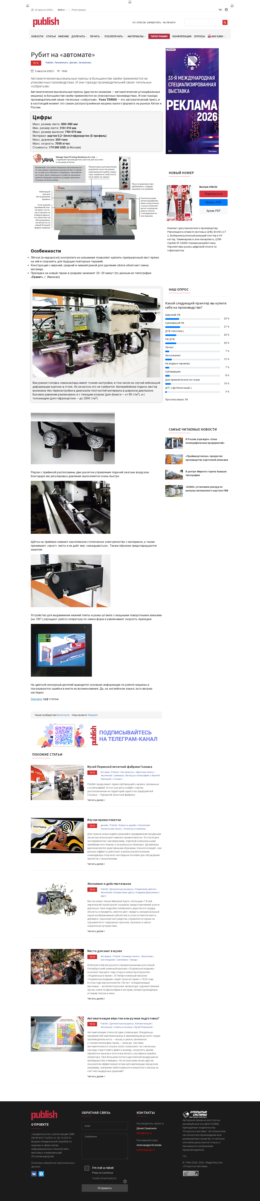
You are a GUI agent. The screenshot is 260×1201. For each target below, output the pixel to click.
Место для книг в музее (104, 951)
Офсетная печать (145, 772)
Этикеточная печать (111, 829)
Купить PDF (213, 202)
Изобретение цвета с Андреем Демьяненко (136, 892)
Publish (50, 62)
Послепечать (62, 62)
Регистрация (79, 9)
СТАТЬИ (51, 36)
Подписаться (213, 194)
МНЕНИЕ (63, 36)
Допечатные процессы (121, 889)
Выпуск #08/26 (208, 186)
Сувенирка (122, 960)
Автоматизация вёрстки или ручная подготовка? (123, 1018)
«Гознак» (117, 779)
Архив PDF (213, 210)
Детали (74, 62)
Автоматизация (143, 1023)
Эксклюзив (85, 62)
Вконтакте (63, 715)
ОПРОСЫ (199, 36)
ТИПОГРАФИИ (159, 36)
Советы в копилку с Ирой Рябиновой (133, 1027)
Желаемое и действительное (109, 884)
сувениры (119, 775)
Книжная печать (131, 956)
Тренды (133, 960)
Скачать (36, 699)
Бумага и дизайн (128, 825)
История (105, 772)
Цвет (103, 896)
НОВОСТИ (37, 36)
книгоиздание (108, 960)
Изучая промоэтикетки (104, 820)
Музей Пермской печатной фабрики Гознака (119, 767)
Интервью (106, 956)
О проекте (40, 1124)
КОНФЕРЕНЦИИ (181, 36)
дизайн (104, 825)
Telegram (93, 715)
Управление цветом (145, 889)
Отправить (105, 1188)
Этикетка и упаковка (134, 829)
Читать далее (95, 800)
